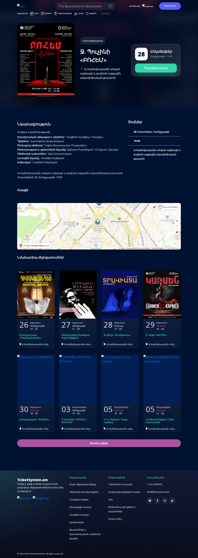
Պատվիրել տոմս (99, 292)
